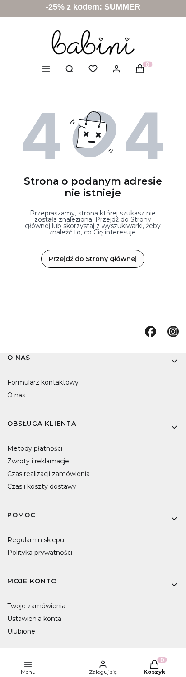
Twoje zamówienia (36, 606)
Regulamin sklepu (35, 540)
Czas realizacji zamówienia (48, 474)
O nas (16, 395)
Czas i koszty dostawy (41, 486)
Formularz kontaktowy (43, 382)
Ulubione (21, 631)
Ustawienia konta (34, 619)
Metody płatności (34, 448)
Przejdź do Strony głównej (93, 259)
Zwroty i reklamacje (38, 461)
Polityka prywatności (39, 552)
